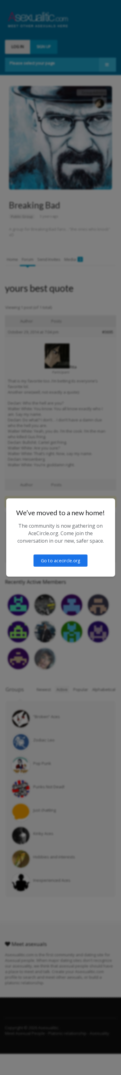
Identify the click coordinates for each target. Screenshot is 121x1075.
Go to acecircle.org (60, 561)
